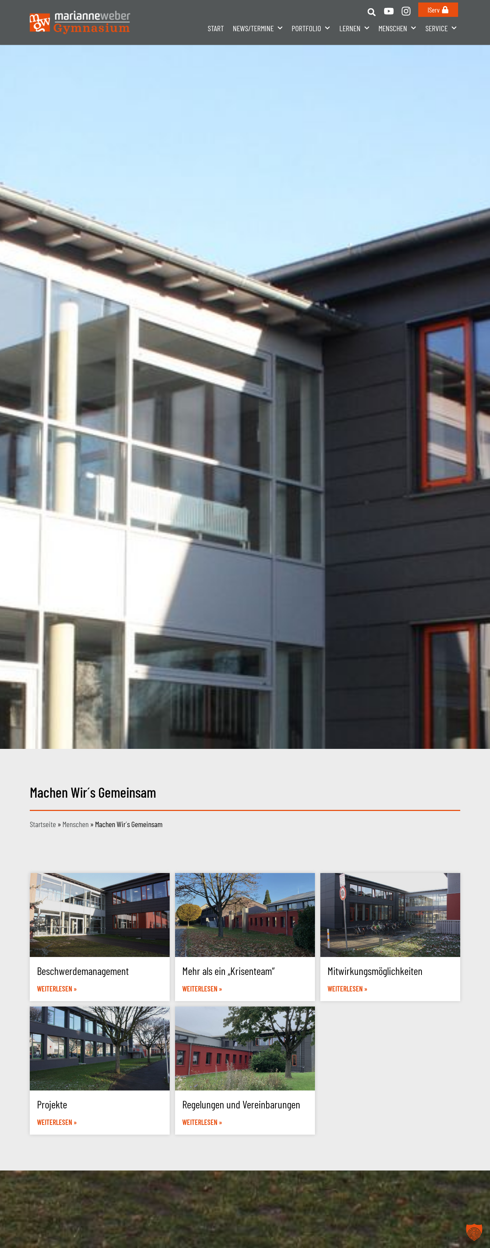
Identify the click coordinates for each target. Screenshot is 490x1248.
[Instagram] (406, 11)
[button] (371, 12)
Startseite (43, 824)
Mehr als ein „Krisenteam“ (228, 970)
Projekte (52, 1104)
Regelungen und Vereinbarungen (241, 1104)
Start (216, 28)
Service (436, 28)
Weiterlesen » (57, 988)
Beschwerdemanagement (83, 970)
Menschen (75, 824)
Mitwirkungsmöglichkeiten (375, 970)
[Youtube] (389, 11)
